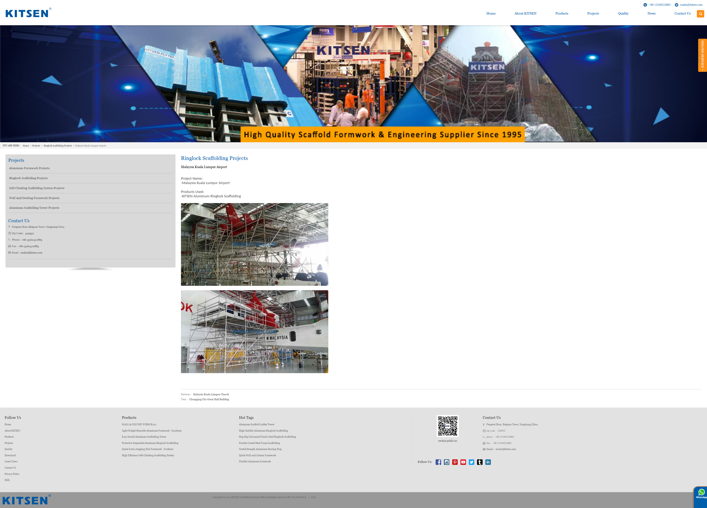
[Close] (702, 73)
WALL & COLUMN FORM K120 (139, 424)
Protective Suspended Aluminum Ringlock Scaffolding (150, 443)
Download (10, 455)
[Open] (702, 55)
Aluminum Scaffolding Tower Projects (34, 208)
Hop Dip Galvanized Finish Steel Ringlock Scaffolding (267, 436)
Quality (623, 13)
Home (491, 13)
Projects (593, 13)
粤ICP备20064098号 (296, 497)
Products (561, 13)
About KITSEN (12, 430)
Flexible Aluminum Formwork (255, 461)
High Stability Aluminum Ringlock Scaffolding (263, 430)
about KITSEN (526, 13)
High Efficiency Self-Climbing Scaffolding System (148, 455)
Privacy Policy (12, 474)
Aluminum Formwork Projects (29, 168)
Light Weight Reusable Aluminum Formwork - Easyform (152, 430)
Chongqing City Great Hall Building (209, 399)
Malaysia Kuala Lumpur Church (211, 394)
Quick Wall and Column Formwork (257, 455)
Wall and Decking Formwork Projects (34, 198)
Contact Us (683, 13)
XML (7, 480)
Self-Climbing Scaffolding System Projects (36, 188)
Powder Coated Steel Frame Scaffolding (259, 443)
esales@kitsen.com (691, 4)
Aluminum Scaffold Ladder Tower (256, 424)
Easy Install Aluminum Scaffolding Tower (144, 436)
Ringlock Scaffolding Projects (57, 145)
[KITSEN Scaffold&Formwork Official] (27, 14)
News (652, 13)
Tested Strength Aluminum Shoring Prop (260, 449)
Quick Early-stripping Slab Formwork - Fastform (147, 449)
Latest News (11, 461)
